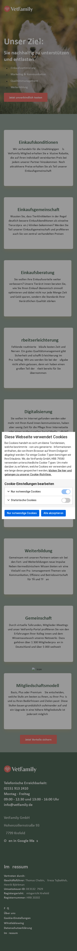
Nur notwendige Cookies (25, 491)
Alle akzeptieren (53, 513)
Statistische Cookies (23, 500)
